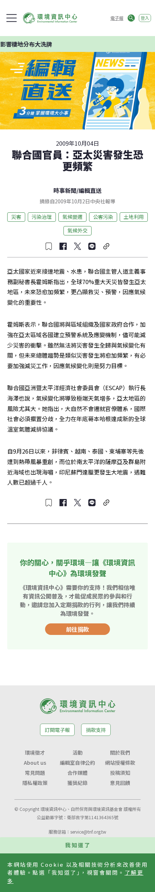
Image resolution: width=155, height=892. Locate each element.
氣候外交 (77, 230)
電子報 (116, 18)
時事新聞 (64, 190)
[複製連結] (106, 246)
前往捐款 (77, 629)
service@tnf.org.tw (88, 832)
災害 (16, 216)
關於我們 (120, 752)
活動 (77, 752)
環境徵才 (35, 752)
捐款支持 (96, 729)
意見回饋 (120, 782)
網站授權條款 (120, 762)
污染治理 (42, 216)
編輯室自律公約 (77, 762)
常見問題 (35, 772)
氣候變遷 (72, 216)
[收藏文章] (48, 246)
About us (35, 762)
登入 (145, 18)
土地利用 (134, 216)
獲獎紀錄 (77, 782)
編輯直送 (90, 190)
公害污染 (103, 216)
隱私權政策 (35, 782)
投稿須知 (120, 772)
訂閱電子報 (57, 729)
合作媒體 (77, 772)
